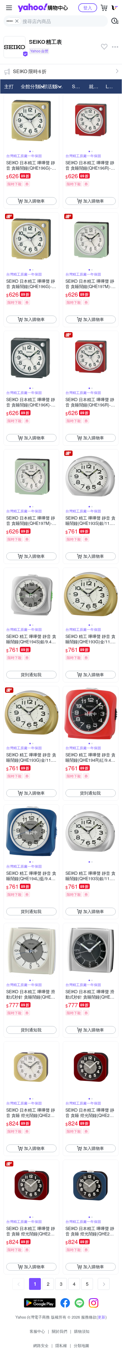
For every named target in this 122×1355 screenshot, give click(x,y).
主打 (9, 86)
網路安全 (41, 1345)
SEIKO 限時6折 (29, 71)
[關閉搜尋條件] (17, 21)
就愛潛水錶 (95, 86)
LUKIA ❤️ (112, 86)
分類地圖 (81, 1345)
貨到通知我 (31, 674)
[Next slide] (55, 121)
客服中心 (37, 1331)
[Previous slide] (8, 121)
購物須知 (81, 1331)
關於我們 (59, 1331)
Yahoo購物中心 (43, 8)
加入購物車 (34, 201)
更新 (101, 1317)
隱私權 (61, 1345)
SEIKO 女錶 (78, 86)
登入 (87, 7)
